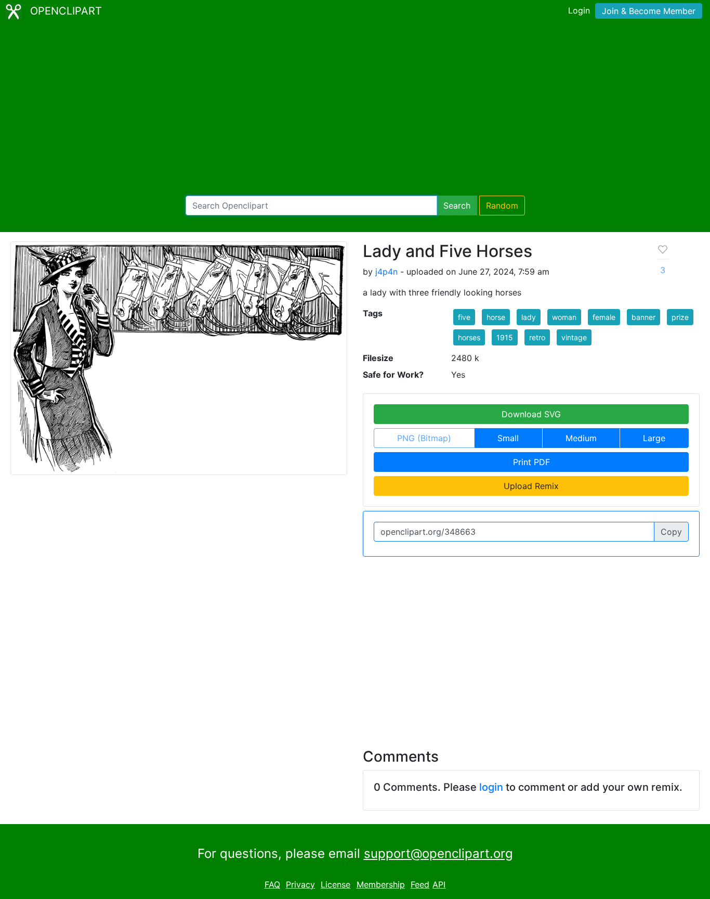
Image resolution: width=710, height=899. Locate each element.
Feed (420, 884)
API (438, 884)
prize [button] (680, 317)
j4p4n (386, 271)
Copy (671, 531)
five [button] (464, 317)
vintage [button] (574, 337)
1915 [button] (504, 337)
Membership (381, 884)
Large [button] (654, 438)
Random (502, 205)
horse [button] (496, 317)
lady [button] (528, 317)
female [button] (604, 317)
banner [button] (643, 317)
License (335, 884)
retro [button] (537, 337)
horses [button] (469, 337)
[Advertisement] (355, 109)
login (491, 787)
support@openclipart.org (438, 853)
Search (456, 205)
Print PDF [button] (531, 462)
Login (579, 10)
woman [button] (564, 317)
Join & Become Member (648, 11)
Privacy (300, 884)
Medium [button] (581, 438)
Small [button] (508, 438)
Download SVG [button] (531, 414)
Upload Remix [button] (531, 486)
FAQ (272, 884)
